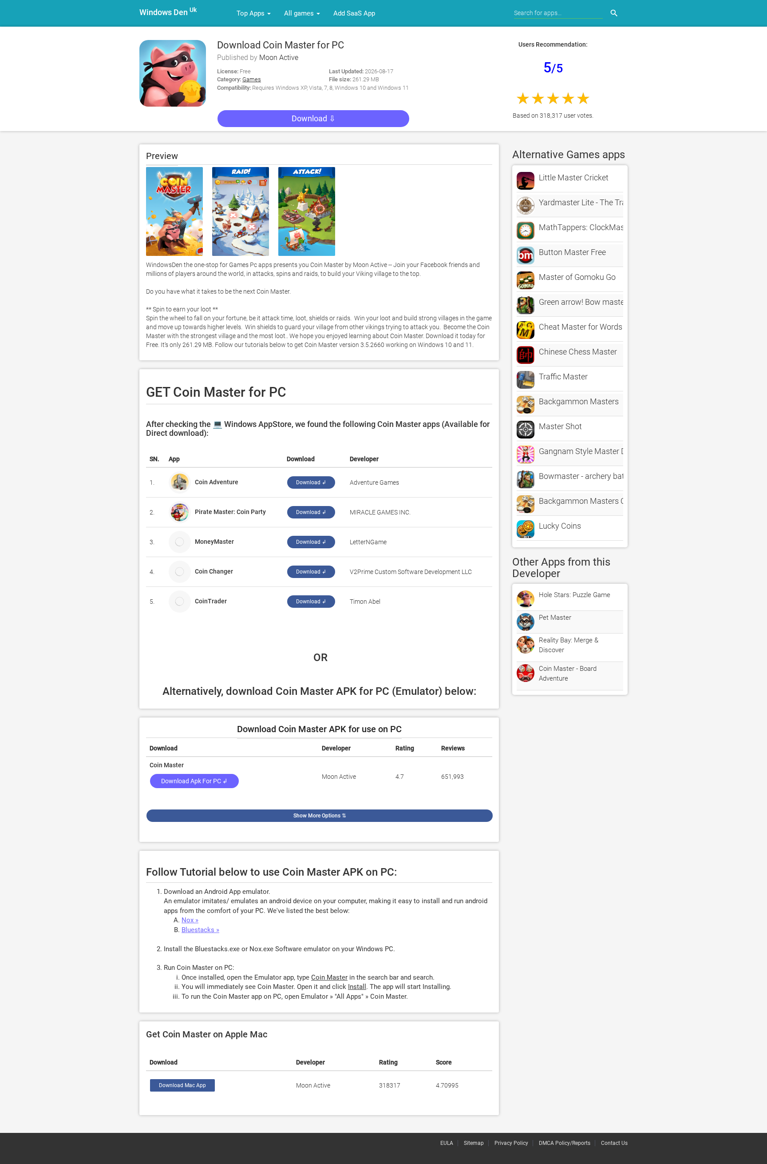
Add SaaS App (354, 13)
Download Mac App (182, 1085)
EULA (446, 1143)
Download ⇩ (314, 118)
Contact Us (614, 1143)
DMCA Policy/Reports (564, 1143)
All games (300, 13)
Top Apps (251, 13)
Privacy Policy (511, 1143)
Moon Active (278, 57)
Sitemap (474, 1143)
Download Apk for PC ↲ (194, 781)
